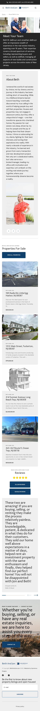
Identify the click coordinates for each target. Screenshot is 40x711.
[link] (20, 287)
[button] (3, 8)
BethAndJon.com (15, 668)
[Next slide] (36, 595)
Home (3, 14)
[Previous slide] (29, 595)
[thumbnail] (8, 231)
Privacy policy (20, 706)
